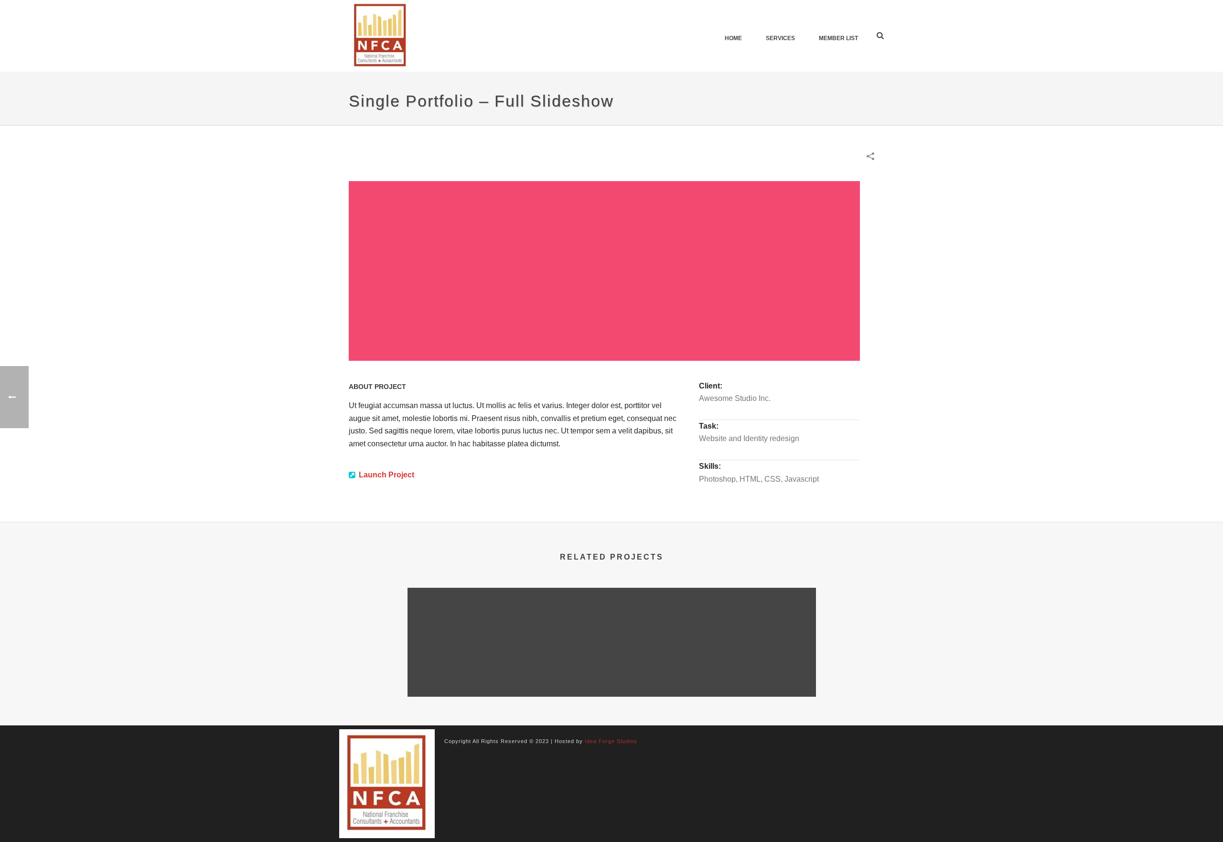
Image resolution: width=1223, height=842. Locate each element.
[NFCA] (387, 783)
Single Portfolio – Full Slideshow (475, 671)
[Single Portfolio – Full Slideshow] (476, 625)
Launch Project (386, 475)
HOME (733, 38)
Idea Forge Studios (611, 741)
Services (780, 38)
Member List (838, 38)
